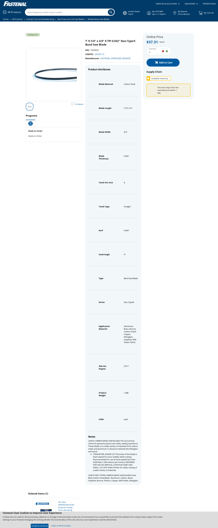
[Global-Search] (111, 12)
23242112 (99, 54)
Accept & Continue (39, 525)
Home (5, 19)
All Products (17, 19)
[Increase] (167, 51)
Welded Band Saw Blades (99, 19)
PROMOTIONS (209, 3)
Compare (79, 104)
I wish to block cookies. (61, 525)
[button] (167, 4)
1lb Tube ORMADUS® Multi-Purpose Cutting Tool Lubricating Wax (66, 507)
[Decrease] (163, 51)
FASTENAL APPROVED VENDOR (115, 58)
